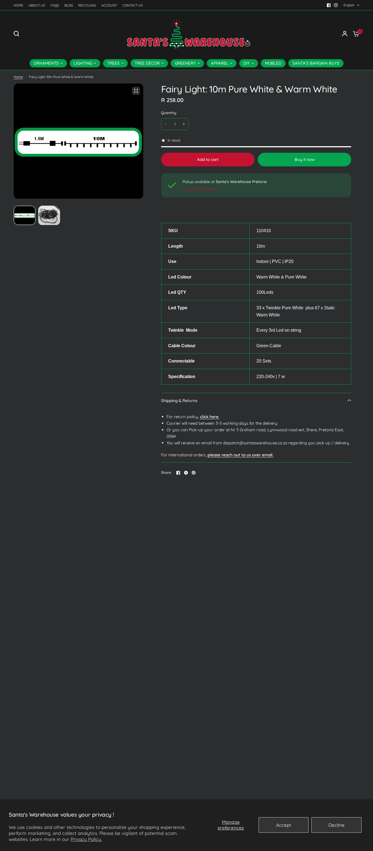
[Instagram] (335, 5)
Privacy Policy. (86, 839)
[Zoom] (136, 91)
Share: (166, 472)
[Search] (18, 33)
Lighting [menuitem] (83, 63)
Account (109, 5)
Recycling (87, 5)
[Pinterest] (193, 472)
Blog (68, 5)
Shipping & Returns (179, 400)
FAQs (55, 5)
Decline (336, 825)
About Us (37, 5)
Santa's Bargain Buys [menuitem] (315, 63)
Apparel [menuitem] (219, 63)
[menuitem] (20, 5)
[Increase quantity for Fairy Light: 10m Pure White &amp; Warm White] (183, 124)
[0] (354, 33)
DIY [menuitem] (246, 63)
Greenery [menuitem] (185, 63)
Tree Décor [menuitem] (147, 63)
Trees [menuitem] (113, 63)
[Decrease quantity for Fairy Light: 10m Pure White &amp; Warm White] (165, 124)
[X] (186, 472)
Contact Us (133, 5)
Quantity (168, 112)
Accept (283, 825)
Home (18, 5)
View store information (199, 188)
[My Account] (344, 33)
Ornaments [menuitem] (46, 63)
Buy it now (305, 159)
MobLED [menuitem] (273, 63)
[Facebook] (328, 5)
